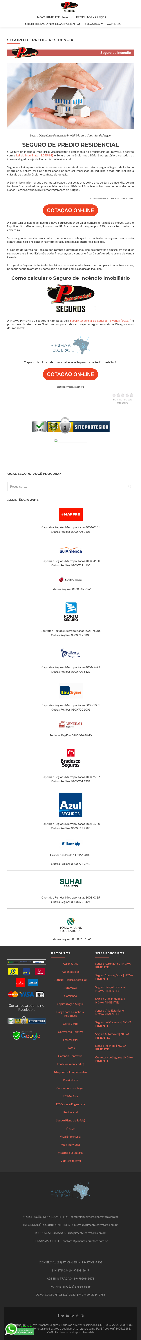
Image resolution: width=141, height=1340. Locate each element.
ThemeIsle (87, 1332)
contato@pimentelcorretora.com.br (85, 1241)
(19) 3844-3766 (95, 1294)
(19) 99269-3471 (83, 1278)
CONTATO (114, 23)
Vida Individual (70, 1144)
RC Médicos (70, 1096)
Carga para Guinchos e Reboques (70, 1013)
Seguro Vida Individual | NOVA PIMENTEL (110, 1000)
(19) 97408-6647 (78, 1270)
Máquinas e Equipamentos (70, 1072)
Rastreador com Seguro (70, 1088)
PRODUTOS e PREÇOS (91, 17)
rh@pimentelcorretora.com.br (87, 1232)
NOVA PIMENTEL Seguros (54, 17)
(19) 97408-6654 (67, 1262)
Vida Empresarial (70, 1136)
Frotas (70, 1047)
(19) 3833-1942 (73, 1294)
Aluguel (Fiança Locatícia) (71, 979)
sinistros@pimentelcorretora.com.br (95, 1224)
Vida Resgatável (70, 1160)
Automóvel (70, 987)
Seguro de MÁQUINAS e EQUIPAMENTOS (53, 23)
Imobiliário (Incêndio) (70, 1064)
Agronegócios (70, 971)
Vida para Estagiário (70, 1152)
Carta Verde (70, 1023)
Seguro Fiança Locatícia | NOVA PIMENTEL (110, 988)
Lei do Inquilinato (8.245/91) (34, 155)
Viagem (70, 1128)
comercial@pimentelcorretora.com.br (94, 1216)
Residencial (70, 1112)
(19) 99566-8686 (80, 1286)
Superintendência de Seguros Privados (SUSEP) (100, 320)
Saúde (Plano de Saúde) (70, 1120)
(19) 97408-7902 (91, 1262)
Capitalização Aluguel (70, 1004)
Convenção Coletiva (70, 1031)
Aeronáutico (70, 963)
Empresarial (70, 1039)
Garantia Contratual (70, 1056)
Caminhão (70, 995)
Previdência (70, 1080)
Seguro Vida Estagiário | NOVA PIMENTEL (110, 1012)
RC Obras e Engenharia (70, 1104)
